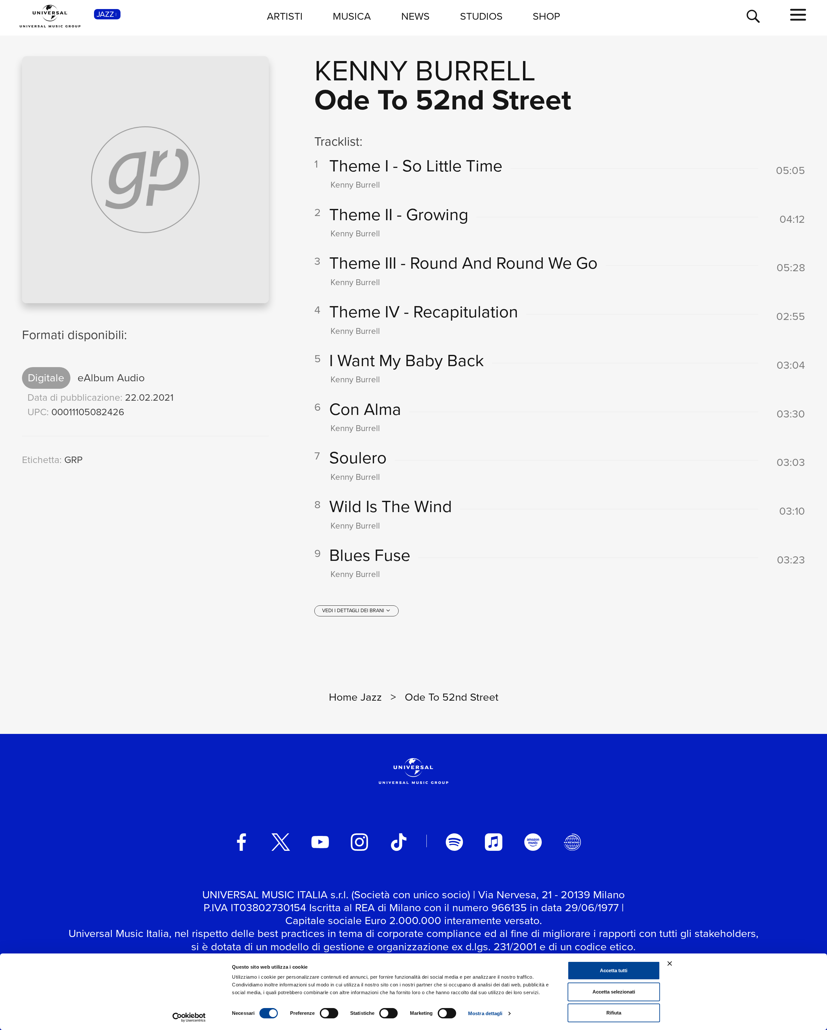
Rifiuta (613, 1012)
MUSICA (352, 16)
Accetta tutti (613, 970)
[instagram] (359, 842)
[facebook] (241, 842)
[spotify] (454, 842)
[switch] (329, 1013)
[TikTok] (398, 842)
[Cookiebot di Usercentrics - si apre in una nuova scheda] (189, 1017)
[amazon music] (533, 842)
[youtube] (320, 842)
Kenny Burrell (425, 70)
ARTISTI (285, 16)
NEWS (415, 16)
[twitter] (280, 842)
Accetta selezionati (613, 991)
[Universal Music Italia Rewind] (572, 842)
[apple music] (493, 842)
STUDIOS (481, 16)
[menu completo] (798, 15)
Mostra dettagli (485, 1013)
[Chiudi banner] (669, 963)
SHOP (546, 16)
